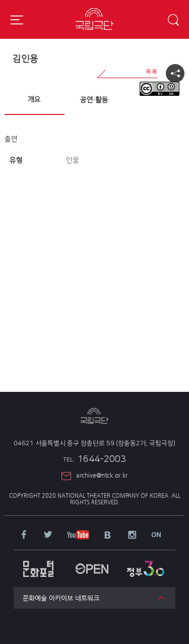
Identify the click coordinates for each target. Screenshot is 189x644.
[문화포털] (38, 564)
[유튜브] (78, 535)
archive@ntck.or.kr (102, 475)
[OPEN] (91, 563)
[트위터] (48, 535)
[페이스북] (24, 535)
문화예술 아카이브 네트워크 (61, 598)
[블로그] (108, 535)
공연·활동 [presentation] (94, 100)
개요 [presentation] (34, 99)
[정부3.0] (145, 563)
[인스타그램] (132, 535)
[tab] (35, 100)
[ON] (156, 535)
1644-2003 (94, 459)
